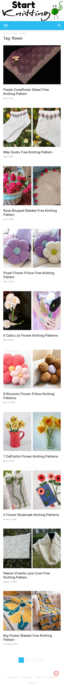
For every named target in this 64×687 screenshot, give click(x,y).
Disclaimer (27, 677)
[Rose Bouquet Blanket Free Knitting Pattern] (32, 186)
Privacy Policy (13, 677)
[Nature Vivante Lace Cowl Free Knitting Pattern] (32, 548)
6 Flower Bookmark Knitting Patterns (31, 515)
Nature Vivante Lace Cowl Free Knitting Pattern (26, 575)
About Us (39, 677)
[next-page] (41, 660)
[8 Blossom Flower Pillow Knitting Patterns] (32, 369)
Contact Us (52, 677)
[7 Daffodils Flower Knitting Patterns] (32, 431)
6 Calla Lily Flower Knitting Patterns (30, 335)
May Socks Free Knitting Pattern (27, 152)
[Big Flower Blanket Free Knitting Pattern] (32, 611)
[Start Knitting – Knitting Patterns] (32, 10)
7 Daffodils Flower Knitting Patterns (30, 456)
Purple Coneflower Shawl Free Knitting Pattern (26, 92)
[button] (5, 25)
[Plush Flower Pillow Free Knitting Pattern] (32, 248)
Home (6, 33)
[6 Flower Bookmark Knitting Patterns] (32, 490)
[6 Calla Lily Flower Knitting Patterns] (32, 310)
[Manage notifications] (56, 673)
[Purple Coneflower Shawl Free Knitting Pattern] (32, 65)
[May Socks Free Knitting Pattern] (32, 127)
